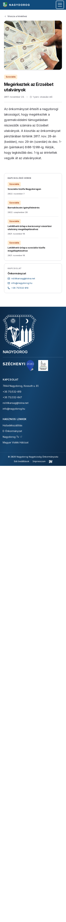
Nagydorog (15, 351)
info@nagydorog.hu (14, 408)
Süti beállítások (21, 461)
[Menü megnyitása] (60, 4)
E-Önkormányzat (12, 431)
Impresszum (39, 461)
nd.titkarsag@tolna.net (15, 402)
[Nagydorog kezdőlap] (17, 5)
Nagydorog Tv (11, 436)
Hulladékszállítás (12, 425)
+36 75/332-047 (12, 397)
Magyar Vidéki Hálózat (15, 442)
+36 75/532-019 (12, 391)
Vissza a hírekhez (17, 16)
